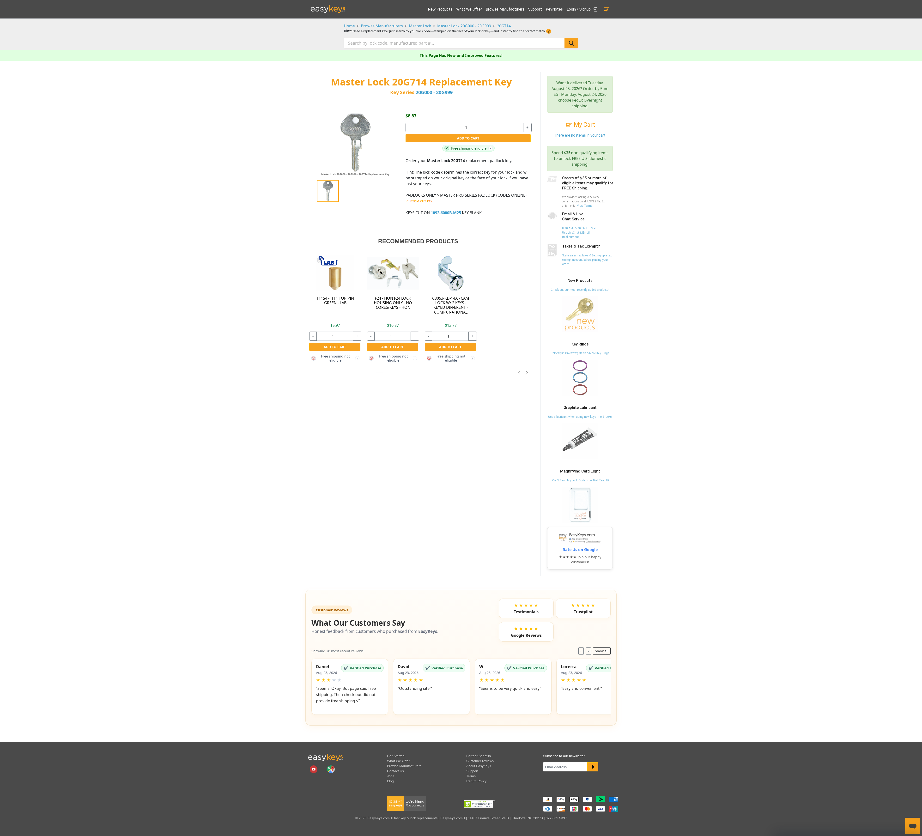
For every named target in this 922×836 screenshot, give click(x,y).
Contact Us (395, 771)
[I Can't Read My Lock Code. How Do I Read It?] (580, 504)
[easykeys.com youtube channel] (314, 769)
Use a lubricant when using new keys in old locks (580, 416)
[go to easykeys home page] (325, 757)
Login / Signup (579, 9)
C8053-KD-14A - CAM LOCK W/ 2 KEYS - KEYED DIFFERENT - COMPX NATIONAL (450, 305)
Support (535, 9)
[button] (349, 687)
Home (349, 26)
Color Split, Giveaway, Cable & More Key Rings (580, 353)
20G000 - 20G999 (434, 92)
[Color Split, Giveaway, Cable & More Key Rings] (580, 377)
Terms (471, 776)
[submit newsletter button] (592, 766)
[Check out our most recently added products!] (580, 314)
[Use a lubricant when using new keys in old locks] (580, 441)
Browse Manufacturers (505, 9)
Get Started (396, 756)
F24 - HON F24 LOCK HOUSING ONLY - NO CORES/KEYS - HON (393, 303)
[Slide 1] (379, 372)
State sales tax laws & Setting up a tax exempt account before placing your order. (587, 260)
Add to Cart (468, 138)
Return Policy (476, 781)
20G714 (504, 26)
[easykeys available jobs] (406, 803)
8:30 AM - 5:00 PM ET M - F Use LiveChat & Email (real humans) (579, 233)
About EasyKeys (478, 766)
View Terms (585, 205)
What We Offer (469, 9)
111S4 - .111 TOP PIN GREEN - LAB (335, 300)
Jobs (390, 776)
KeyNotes (554, 9)
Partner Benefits (478, 756)
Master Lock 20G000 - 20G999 (464, 26)
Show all (601, 651)
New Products (440, 9)
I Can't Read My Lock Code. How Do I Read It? (580, 480)
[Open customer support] (912, 826)
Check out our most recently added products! (580, 289)
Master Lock (420, 26)
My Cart (583, 124)
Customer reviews (480, 761)
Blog (390, 781)
